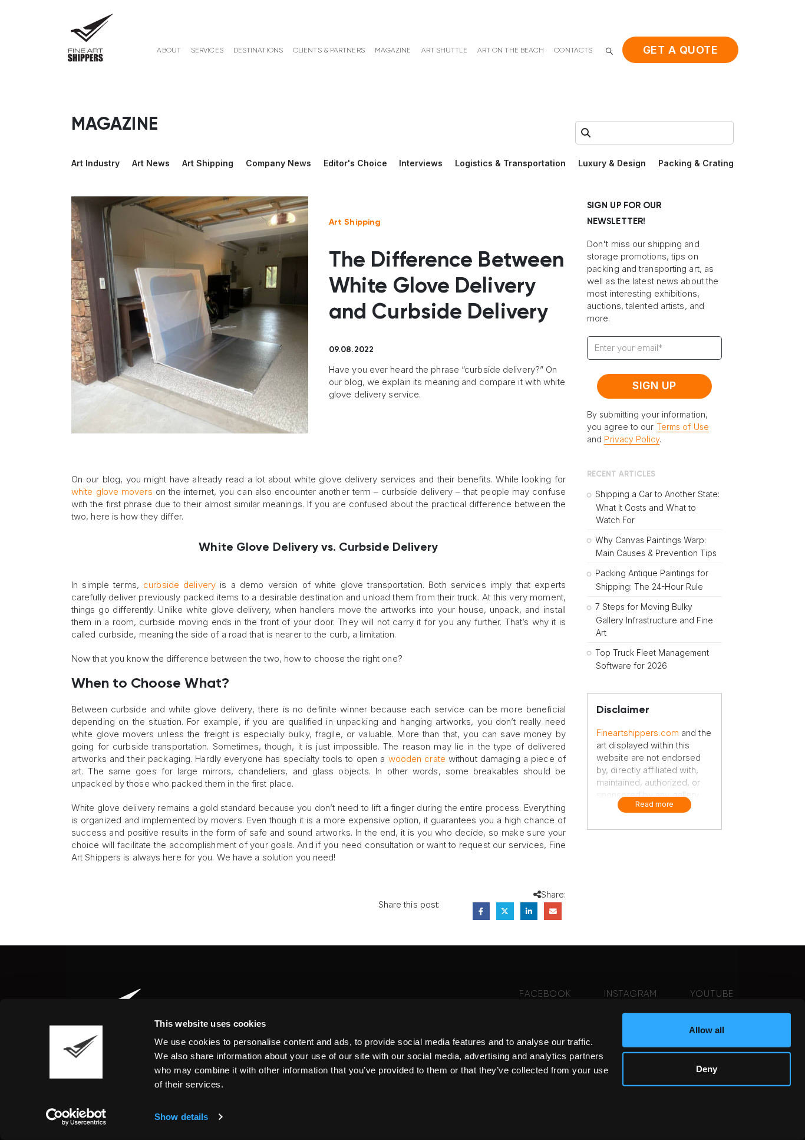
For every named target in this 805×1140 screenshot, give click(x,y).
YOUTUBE (712, 994)
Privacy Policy (631, 439)
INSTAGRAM (630, 994)
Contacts (573, 50)
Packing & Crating (696, 163)
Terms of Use (682, 427)
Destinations (258, 50)
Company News (278, 163)
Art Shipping (207, 163)
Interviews (421, 163)
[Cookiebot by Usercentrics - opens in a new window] (76, 1117)
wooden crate (417, 758)
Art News (151, 163)
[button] (609, 51)
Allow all (706, 1030)
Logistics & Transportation (510, 163)
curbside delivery (179, 584)
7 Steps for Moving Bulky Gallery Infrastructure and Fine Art (654, 620)
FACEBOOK (545, 994)
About (169, 50)
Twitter (504, 910)
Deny (706, 1068)
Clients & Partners (329, 50)
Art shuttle (444, 50)
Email (552, 910)
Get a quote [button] (680, 50)
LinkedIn (528, 910)
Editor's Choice (355, 163)
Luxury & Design (612, 163)
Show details (181, 1117)
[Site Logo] (90, 37)
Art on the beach (511, 50)
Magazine (393, 50)
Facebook (481, 910)
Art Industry (95, 163)
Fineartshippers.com (637, 732)
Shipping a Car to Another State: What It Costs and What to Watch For (657, 507)
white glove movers (112, 491)
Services (207, 50)
